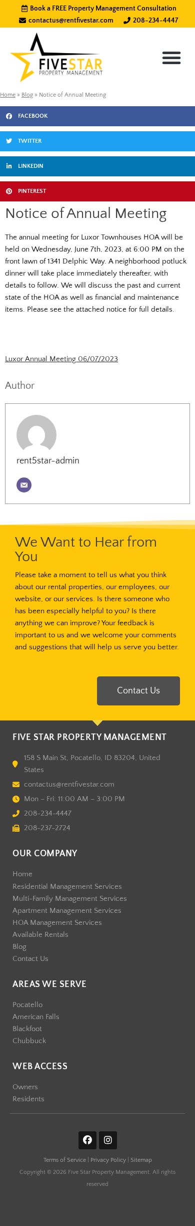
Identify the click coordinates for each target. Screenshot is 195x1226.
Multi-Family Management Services (69, 899)
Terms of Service (65, 1160)
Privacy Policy (108, 1160)
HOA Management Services (57, 923)
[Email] (24, 485)
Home (8, 95)
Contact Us (30, 959)
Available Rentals (40, 935)
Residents (28, 1099)
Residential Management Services (67, 887)
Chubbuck (29, 1041)
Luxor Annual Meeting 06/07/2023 (61, 359)
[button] (171, 58)
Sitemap (141, 1160)
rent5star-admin (48, 461)
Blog (27, 95)
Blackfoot (27, 1029)
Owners (25, 1087)
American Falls (36, 1017)
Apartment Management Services (67, 911)
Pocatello (27, 1005)
